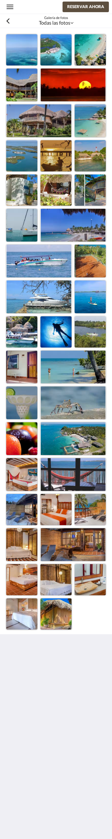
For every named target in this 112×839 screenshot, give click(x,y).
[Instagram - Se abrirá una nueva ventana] (29, 717)
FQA (11, 782)
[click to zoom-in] (21, 49)
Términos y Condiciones (31, 746)
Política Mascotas (25, 777)
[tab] (56, 736)
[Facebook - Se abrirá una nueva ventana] (12, 717)
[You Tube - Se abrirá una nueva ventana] (46, 717)
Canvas (41, 822)
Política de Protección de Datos (39, 751)
